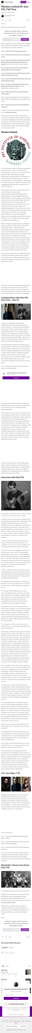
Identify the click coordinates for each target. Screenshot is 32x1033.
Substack (8, 1030)
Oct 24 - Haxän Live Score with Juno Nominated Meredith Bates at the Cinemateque (14, 69)
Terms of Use (23, 1007)
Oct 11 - (3, 51)
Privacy (18, 1021)
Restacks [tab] (11, 947)
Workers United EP (11, 51)
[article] (16, 973)
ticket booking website (9, 902)
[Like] (2, 20)
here (24, 289)
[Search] (29, 966)
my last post (6, 185)
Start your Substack (12, 1026)
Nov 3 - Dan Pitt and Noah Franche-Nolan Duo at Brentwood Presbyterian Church (15, 85)
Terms (22, 1021)
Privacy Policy (16, 1010)
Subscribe (23, 2)
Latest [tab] (6, 966)
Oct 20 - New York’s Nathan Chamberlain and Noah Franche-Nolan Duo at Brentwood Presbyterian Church (15, 62)
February (4, 979)
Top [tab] (3, 966)
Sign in (29, 2)
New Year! (4, 970)
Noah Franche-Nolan (10, 15)
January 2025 (4, 972)
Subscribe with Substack (17, 1004)
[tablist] (7, 947)
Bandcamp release (21, 51)
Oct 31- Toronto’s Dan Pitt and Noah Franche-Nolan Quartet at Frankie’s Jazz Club (15, 74)
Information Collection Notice (18, 1009)
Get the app (23, 1026)
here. (28, 293)
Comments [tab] (4, 947)
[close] (27, 982)
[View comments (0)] (6, 20)
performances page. (11, 112)
